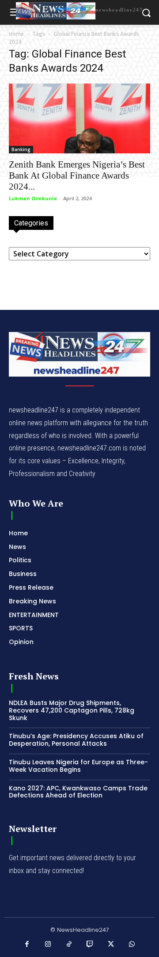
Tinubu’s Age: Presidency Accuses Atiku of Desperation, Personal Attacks (76, 740)
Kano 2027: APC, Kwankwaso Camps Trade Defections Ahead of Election (78, 792)
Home (16, 34)
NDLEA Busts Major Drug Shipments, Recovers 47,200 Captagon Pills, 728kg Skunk (71, 710)
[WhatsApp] (132, 944)
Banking (20, 149)
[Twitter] (111, 944)
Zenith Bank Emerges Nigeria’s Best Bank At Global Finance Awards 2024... (77, 175)
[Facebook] (27, 944)
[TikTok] (69, 944)
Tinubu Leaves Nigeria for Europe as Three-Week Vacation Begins (78, 766)
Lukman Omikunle (33, 198)
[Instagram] (48, 944)
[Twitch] (90, 944)
